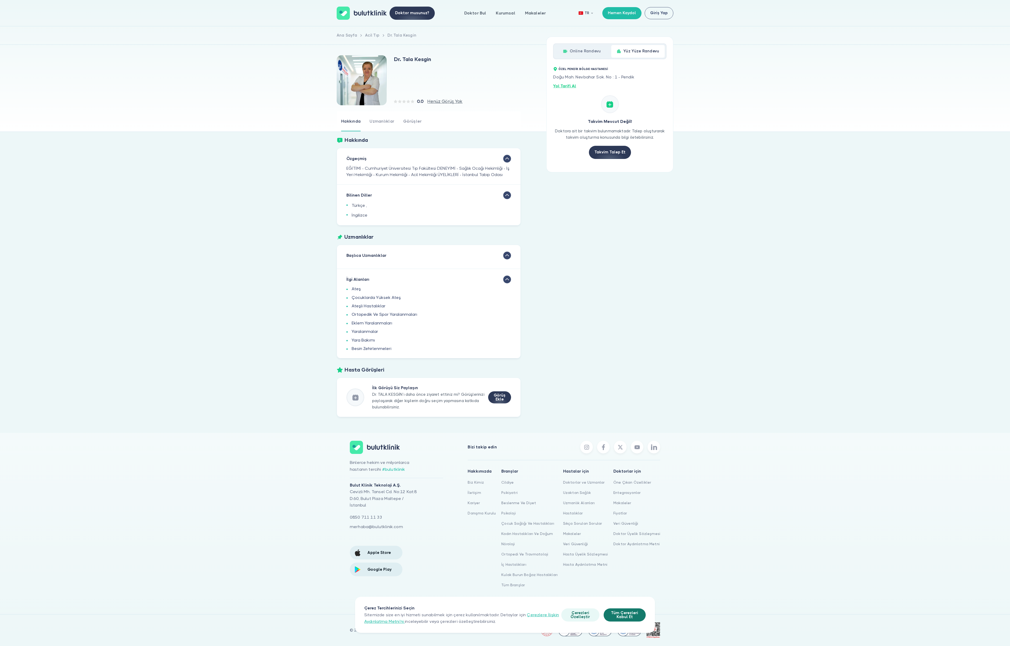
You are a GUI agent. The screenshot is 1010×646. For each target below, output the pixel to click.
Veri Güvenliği (575, 544)
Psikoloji (508, 513)
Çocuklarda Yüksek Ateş (376, 297)
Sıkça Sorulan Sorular (582, 523)
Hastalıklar (573, 513)
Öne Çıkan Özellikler (632, 482)
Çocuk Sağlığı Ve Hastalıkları (527, 523)
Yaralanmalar (365, 331)
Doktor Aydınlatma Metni (636, 544)
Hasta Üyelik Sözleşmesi (585, 554)
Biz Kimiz (476, 482)
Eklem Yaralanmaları (372, 323)
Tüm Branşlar (513, 585)
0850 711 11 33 (366, 517)
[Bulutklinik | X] (620, 447)
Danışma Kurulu (482, 513)
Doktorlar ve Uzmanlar (584, 482)
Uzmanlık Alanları (579, 503)
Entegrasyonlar (627, 492)
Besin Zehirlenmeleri (371, 348)
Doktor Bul (475, 13)
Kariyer (474, 503)
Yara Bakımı (363, 340)
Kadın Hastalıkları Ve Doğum (527, 534)
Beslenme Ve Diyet (518, 503)
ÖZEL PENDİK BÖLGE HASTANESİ (583, 69)
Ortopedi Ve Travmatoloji (524, 554)
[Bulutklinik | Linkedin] (654, 447)
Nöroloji (508, 544)
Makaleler (535, 13)
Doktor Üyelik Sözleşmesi (636, 534)
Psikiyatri (509, 492)
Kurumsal (505, 13)
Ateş (356, 288)
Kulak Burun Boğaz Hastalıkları (529, 575)
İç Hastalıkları (513, 564)
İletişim (474, 492)
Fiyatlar (620, 513)
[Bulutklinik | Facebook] (603, 447)
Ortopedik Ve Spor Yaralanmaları (384, 314)
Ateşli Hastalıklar (369, 305)
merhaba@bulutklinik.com (376, 526)
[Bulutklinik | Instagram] (586, 447)
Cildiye (507, 482)
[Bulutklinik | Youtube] (637, 447)
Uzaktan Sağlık (577, 492)
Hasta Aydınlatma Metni (585, 564)
